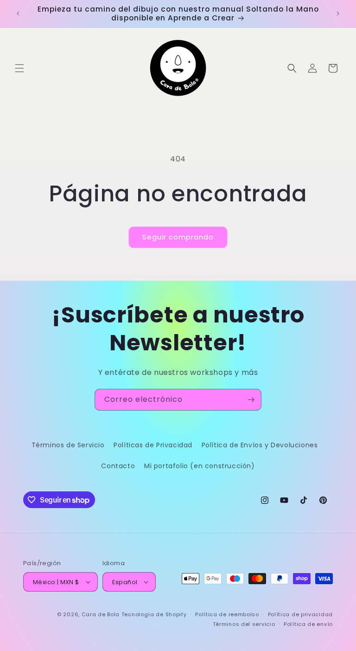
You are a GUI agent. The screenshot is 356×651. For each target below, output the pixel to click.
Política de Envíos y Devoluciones (260, 445)
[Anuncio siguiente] (338, 13)
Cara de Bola (101, 614)
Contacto (118, 466)
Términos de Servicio (68, 445)
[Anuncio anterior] (18, 13)
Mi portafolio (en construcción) (199, 466)
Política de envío (308, 624)
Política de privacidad (300, 614)
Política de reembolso (227, 614)
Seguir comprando (178, 237)
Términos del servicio (244, 624)
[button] (19, 68)
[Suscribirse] (251, 400)
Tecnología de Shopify (154, 614)
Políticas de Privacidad (153, 445)
